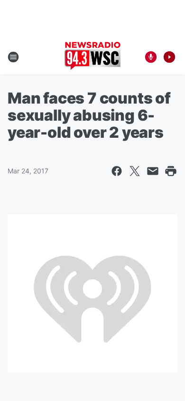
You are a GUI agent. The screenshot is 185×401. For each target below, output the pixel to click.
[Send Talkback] (151, 57)
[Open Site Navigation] (13, 57)
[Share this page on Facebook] (116, 171)
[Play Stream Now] (169, 57)
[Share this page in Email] (152, 171)
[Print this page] (170, 171)
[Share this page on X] (134, 171)
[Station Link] (92, 57)
